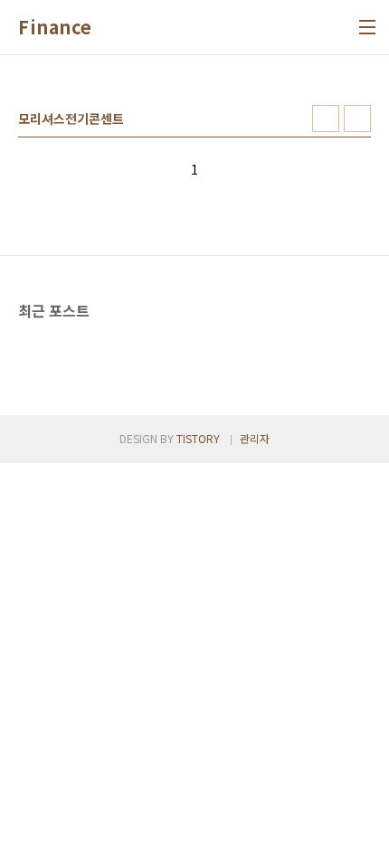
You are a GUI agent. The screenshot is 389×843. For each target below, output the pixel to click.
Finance (55, 27)
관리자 (255, 438)
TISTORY (198, 438)
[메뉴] (367, 27)
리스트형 (357, 118)
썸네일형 (325, 118)
